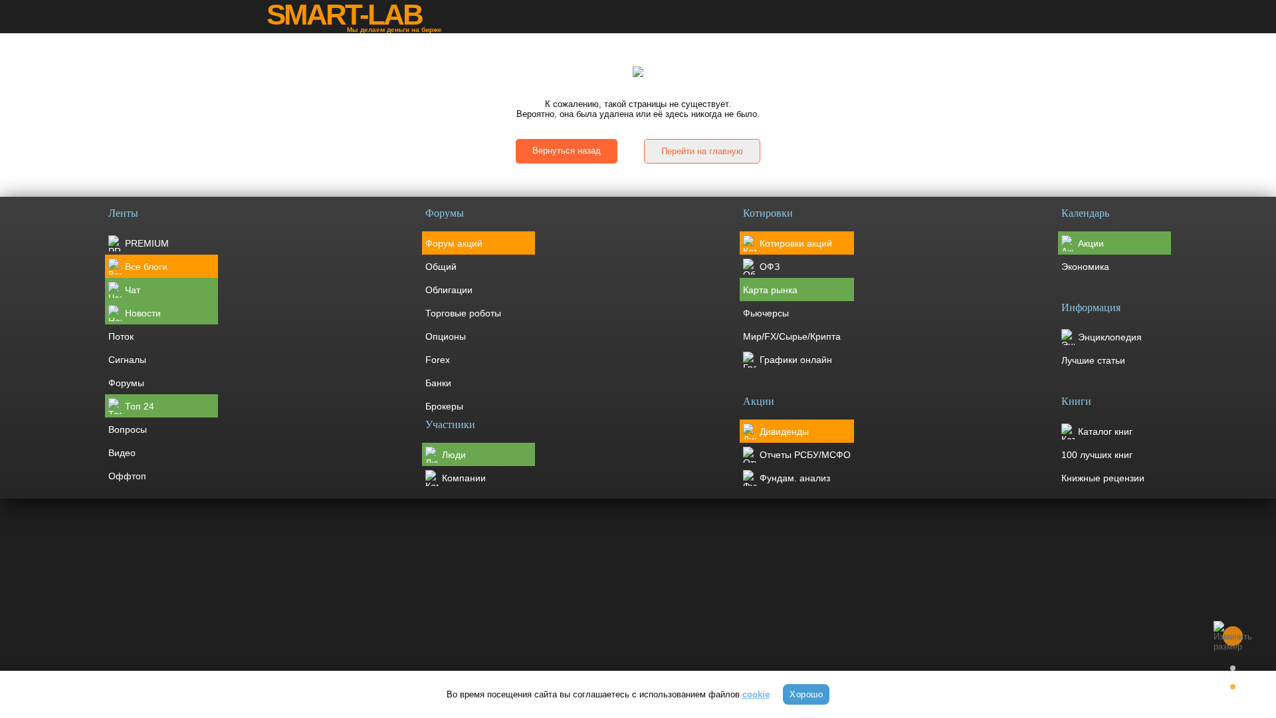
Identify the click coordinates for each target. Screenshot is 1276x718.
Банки (438, 383)
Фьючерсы (766, 313)
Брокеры (444, 406)
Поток (121, 336)
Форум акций (453, 243)
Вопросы (127, 429)
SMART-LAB (344, 14)
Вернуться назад (566, 151)
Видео (122, 452)
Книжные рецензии (1102, 478)
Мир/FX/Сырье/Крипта (792, 336)
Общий (441, 266)
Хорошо (806, 694)
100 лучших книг (1096, 454)
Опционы (445, 336)
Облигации (449, 290)
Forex (437, 359)
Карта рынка (770, 290)
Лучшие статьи (1093, 360)
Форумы (126, 383)
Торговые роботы (463, 313)
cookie (756, 694)
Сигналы (127, 359)
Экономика (1085, 266)
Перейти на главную (702, 151)
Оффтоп (127, 476)
